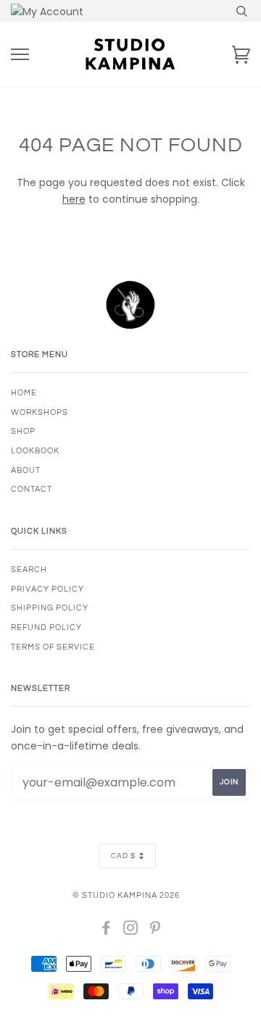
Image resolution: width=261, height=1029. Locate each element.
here (74, 199)
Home (24, 393)
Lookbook (35, 451)
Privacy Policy (47, 589)
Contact (31, 489)
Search (29, 570)
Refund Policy (46, 627)
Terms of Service (53, 647)
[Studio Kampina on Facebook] (106, 931)
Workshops (39, 412)
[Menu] (20, 55)
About (26, 470)
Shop (23, 431)
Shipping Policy (49, 608)
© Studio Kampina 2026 (126, 895)
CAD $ (123, 856)
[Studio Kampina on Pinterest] (155, 931)
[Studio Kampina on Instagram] (130, 931)
